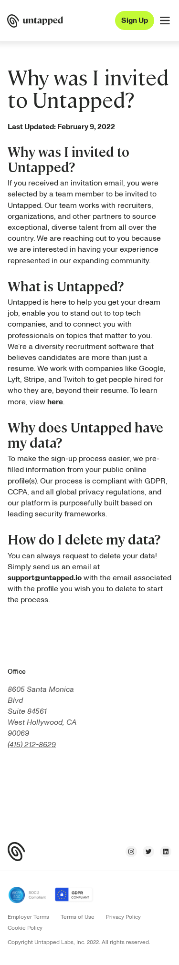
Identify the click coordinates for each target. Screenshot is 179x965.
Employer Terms (28, 917)
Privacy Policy (123, 917)
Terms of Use (78, 917)
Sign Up (134, 20)
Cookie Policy (25, 928)
